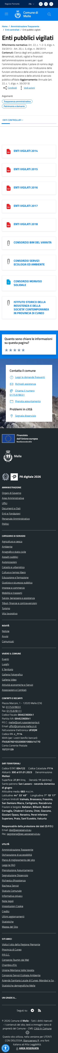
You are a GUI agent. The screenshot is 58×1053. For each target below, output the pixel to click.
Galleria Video (9, 680)
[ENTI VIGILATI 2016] (8, 188)
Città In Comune (43, 1028)
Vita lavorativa (9, 613)
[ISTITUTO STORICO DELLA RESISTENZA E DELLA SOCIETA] (8, 302)
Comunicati (8, 641)
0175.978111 (14, 711)
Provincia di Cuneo (11, 949)
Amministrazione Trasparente (25, 26)
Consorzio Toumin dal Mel (15, 960)
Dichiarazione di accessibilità (17, 855)
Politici (5, 524)
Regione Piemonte (12, 3)
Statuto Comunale (12, 891)
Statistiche (8, 922)
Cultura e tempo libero (14, 572)
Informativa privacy (12, 896)
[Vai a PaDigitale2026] (21, 477)
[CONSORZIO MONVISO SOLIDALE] (8, 282)
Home (5, 26)
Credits (5, 911)
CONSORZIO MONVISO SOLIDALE (28, 283)
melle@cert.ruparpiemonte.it (24, 722)
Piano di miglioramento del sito (18, 860)
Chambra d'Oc (9, 965)
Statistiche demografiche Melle (18, 985)
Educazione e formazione (15, 577)
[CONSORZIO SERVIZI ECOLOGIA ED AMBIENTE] (8, 261)
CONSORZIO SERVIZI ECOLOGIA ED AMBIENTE (29, 263)
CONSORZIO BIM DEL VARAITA (33, 242)
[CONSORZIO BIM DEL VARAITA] (8, 243)
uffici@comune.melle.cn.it (23, 726)
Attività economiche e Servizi (17, 685)
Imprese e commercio (13, 588)
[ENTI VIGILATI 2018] (8, 224)
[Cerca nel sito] (49, 14)
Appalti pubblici (10, 557)
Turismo (6, 608)
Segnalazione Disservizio (15, 875)
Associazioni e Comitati (14, 690)
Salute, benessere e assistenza (18, 598)
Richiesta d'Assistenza (14, 880)
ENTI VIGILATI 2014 (26, 151)
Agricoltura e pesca (12, 541)
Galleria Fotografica (12, 674)
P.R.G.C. (6, 955)
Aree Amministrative (13, 498)
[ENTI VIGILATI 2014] (8, 151)
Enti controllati (12, 29)
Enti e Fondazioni (11, 513)
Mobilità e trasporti (12, 593)
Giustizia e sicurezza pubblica (17, 583)
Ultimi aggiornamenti (13, 916)
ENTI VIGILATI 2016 (26, 187)
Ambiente (7, 547)
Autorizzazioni (9, 562)
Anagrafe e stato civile (14, 552)
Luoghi (5, 664)
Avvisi (5, 636)
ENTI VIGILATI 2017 (26, 206)
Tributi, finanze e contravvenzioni (19, 603)
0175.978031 (13, 707)
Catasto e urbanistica (13, 567)
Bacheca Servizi (10, 886)
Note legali (8, 901)
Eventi (5, 659)
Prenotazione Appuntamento (17, 870)
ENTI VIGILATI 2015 (26, 169)
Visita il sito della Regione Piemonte (21, 944)
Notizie (5, 631)
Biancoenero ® (31, 1040)
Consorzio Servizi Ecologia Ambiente (21, 975)
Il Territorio (7, 669)
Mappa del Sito (10, 927)
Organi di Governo (11, 493)
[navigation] (6, 14)
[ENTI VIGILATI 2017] (8, 206)
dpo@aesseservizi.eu (20, 830)
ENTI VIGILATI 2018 (26, 224)
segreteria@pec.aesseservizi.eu (23, 834)
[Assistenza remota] (27, 1032)
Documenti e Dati (11, 508)
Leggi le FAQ (8, 865)
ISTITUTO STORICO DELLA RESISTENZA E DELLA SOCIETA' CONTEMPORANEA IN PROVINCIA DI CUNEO (31, 307)
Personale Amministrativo (16, 519)
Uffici (4, 503)
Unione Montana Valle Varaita (18, 970)
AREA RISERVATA (29, 1048)
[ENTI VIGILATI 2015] (8, 169)
